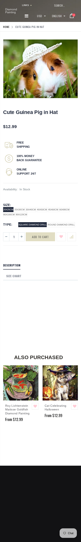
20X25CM (8, 209)
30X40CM (31, 209)
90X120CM (21, 214)
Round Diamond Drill (61, 224)
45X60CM (53, 209)
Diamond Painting (11, 11)
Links (25, 5)
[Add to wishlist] (61, 236)
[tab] (11, 265)
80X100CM (9, 214)
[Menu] (26, 16)
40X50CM (42, 209)
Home (6, 27)
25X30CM (20, 209)
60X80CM (64, 209)
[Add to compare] (71, 236)
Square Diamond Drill (32, 224)
